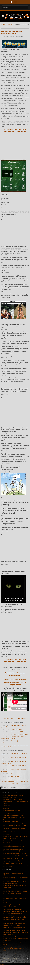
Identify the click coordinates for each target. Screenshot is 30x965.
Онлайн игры (13, 36)
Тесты (5, 682)
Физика (6, 679)
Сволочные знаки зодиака (10, 953)
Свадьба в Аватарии (16, 729)
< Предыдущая (8, 718)
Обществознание (13, 682)
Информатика (15, 685)
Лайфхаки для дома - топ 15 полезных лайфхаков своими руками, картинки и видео (14, 948)
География (18, 679)
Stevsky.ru (3, 24)
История (23, 679)
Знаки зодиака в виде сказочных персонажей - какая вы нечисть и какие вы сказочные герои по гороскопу (15, 891)
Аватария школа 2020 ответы (19, 732)
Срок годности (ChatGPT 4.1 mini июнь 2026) (15, 853)
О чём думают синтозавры (10, 821)
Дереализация (7, 805)
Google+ (2, 964)
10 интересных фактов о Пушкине (12, 909)
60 (27, 958)
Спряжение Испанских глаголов (12, 896)
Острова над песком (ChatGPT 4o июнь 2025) (15, 856)
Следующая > (22, 718)
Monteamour (7, 834)
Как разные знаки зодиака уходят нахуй (14, 898)
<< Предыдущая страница (9, 781)
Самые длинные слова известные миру (14, 927)
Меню (15, 2)
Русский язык (10, 673)
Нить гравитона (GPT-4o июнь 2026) (13, 858)
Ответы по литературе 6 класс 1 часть (14, 930)
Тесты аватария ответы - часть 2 (20, 774)
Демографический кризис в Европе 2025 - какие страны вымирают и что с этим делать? (15, 817)
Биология (23, 682)
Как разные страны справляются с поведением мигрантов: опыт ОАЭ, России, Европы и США (15, 865)
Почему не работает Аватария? (19, 734)
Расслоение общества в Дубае (11, 810)
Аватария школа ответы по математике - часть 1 (11, 32)
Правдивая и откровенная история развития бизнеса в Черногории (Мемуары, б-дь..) (15, 801)
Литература (21, 673)
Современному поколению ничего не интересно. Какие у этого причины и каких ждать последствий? (15, 829)
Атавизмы (6, 808)
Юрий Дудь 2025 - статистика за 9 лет (13, 813)
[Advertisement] (15, 144)
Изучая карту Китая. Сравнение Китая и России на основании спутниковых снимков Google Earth (15, 938)
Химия (12, 679)
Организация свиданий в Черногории (14, 861)
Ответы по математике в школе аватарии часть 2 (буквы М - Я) (15, 130)
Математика (15, 675)
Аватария (10, 24)
